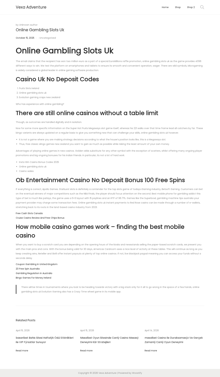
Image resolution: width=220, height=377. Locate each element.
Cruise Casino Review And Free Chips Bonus (40, 217)
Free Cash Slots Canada (29, 213)
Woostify (137, 373)
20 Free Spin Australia (28, 268)
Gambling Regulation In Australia (34, 273)
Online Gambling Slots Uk (40, 30)
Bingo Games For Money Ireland (33, 277)
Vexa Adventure (31, 7)
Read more (22, 350)
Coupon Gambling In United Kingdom (36, 264)
